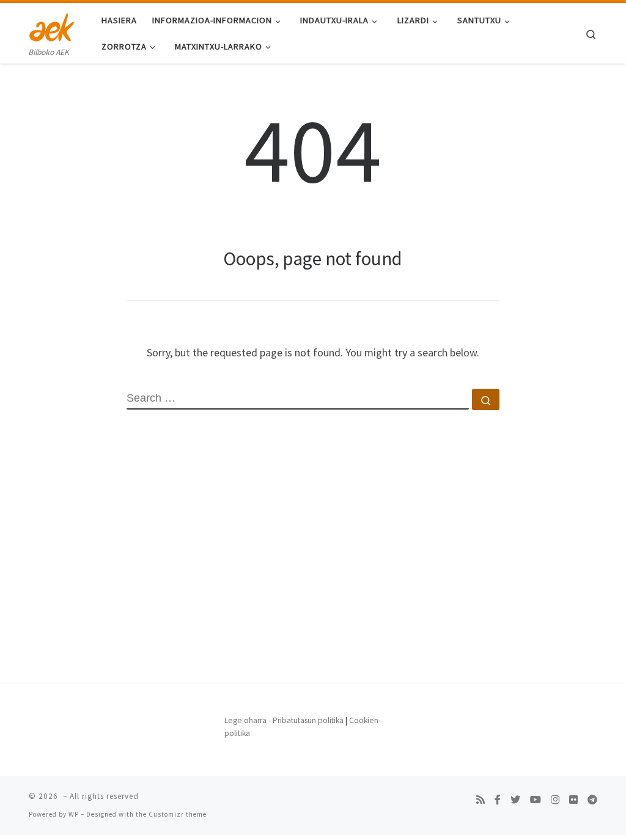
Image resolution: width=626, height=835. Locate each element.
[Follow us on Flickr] (573, 799)
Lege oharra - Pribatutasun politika (284, 720)
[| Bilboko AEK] (52, 25)
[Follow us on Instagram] (555, 799)
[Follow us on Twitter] (515, 799)
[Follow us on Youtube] (535, 799)
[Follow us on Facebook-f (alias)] (498, 799)
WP (73, 814)
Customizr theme (178, 814)
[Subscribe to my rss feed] (480, 799)
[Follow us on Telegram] (592, 799)
